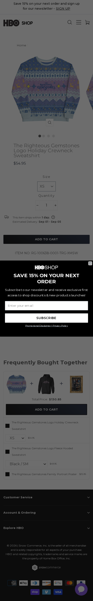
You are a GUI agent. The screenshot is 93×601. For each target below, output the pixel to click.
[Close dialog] (90, 263)
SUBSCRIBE (46, 318)
